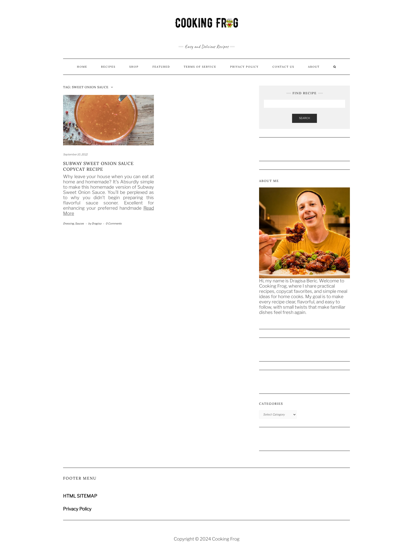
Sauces (79, 223)
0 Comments (114, 223)
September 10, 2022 (75, 154)
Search (304, 118)
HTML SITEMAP (80, 496)
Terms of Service (200, 66)
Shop (134, 66)
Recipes (108, 66)
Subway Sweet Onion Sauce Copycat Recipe (98, 166)
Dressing (68, 223)
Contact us (283, 66)
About (314, 66)
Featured (161, 66)
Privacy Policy (244, 66)
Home (82, 66)
